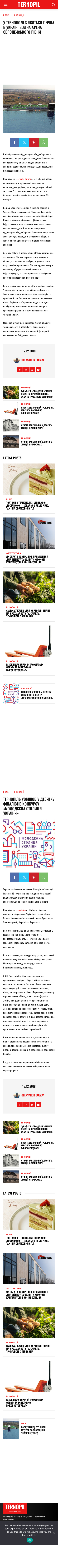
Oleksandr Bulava (32, 360)
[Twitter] (24, 142)
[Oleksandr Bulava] (17, 360)
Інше (9, 499)
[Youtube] (38, 369)
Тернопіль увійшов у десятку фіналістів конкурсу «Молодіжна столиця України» (37, 694)
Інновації (19, 15)
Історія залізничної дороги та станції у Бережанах (37, 443)
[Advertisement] (29, 60)
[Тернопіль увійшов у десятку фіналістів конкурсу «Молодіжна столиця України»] (11, 693)
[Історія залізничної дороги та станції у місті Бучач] (11, 425)
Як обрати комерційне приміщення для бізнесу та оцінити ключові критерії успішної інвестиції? (27, 559)
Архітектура (13, 553)
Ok (29, 1540)
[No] (54, 1533)
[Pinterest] (34, 142)
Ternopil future (24, 179)
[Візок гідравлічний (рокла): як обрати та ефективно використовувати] (11, 409)
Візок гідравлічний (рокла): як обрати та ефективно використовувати (37, 410)
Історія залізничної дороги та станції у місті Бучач (37, 426)
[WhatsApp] (43, 142)
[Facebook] (14, 142)
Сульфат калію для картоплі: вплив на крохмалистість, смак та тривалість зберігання (37, 393)
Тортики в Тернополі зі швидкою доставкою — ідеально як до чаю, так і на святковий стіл (27, 505)
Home (6, 15)
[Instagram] (26, 369)
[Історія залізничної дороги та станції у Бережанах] (11, 441)
